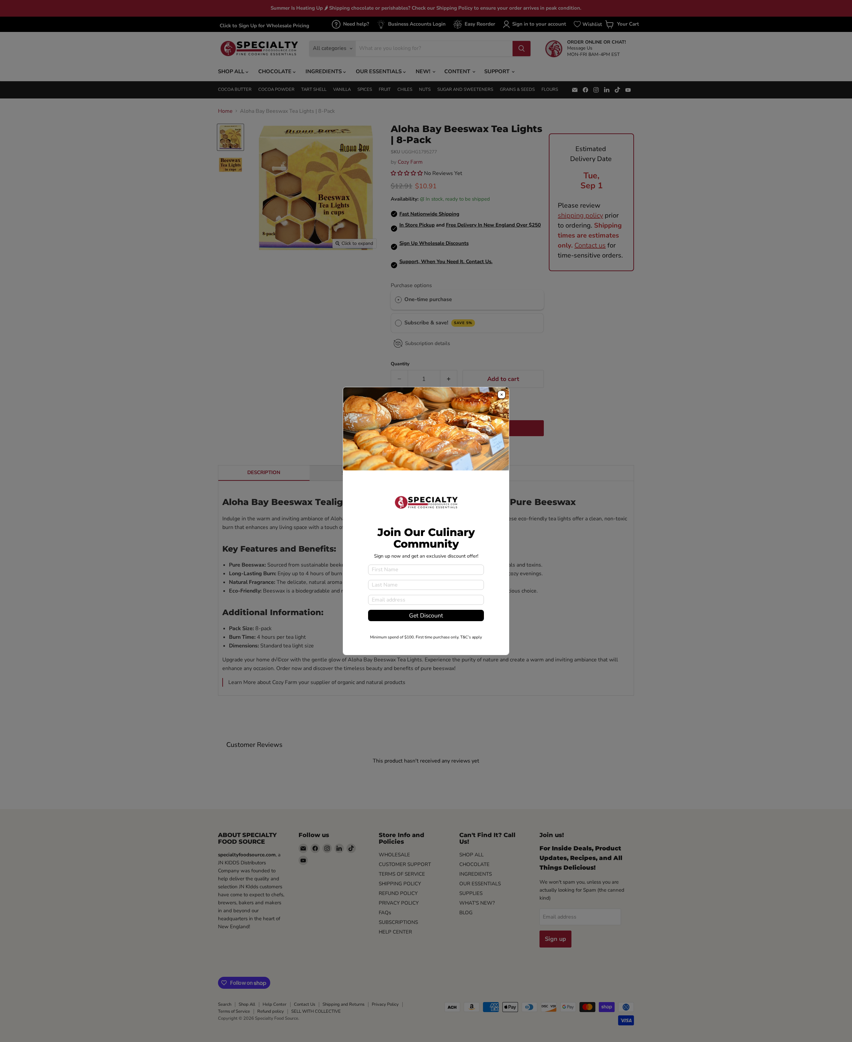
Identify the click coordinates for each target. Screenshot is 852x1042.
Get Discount (426, 615)
